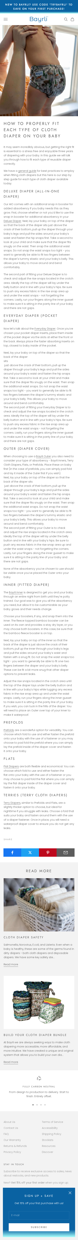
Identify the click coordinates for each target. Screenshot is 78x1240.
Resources (49, 1146)
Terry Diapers (12, 803)
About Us (9, 1122)
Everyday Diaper (45, 328)
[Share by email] (65, 853)
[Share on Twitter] (30, 853)
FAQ (6, 1134)
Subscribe (39, 1227)
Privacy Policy (12, 1152)
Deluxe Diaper (12, 221)
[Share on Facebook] (12, 853)
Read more (11, 964)
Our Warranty (12, 1140)
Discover (47, 1152)
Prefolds (9, 730)
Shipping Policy (51, 1134)
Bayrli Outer (43, 456)
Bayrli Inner (16, 592)
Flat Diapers (11, 766)
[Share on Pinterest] (48, 853)
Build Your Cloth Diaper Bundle (35, 1035)
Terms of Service (52, 1122)
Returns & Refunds (15, 1146)
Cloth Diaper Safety (24, 937)
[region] (39, 1087)
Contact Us (11, 1128)
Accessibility (50, 1128)
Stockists (47, 1140)
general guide (27, 171)
